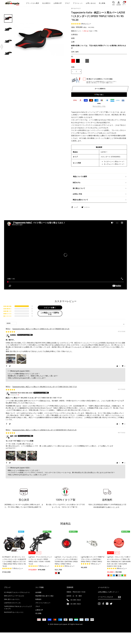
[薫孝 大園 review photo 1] (11, 456)
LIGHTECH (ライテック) (12, 603)
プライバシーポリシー (43, 603)
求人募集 (102, 3)
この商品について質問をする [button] (50, 313)
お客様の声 (58, 3)
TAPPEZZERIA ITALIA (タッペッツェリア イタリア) (18, 607)
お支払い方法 (77, 194)
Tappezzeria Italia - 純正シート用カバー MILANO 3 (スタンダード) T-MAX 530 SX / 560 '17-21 (44, 387)
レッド (73, 61)
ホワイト (82, 61)
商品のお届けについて (80, 200)
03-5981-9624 (76, 600)
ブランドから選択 (32, 3)
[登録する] (119, 597)
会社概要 (38, 592)
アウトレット (78, 3)
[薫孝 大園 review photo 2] (21, 456)
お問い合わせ (91, 3)
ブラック (78, 61)
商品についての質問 (80, 176)
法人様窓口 (46, 3)
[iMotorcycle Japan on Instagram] (99, 603)
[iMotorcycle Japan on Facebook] (103, 603)
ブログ (67, 3)
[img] (10, 332)
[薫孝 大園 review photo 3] (32, 456)
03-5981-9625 (76, 604)
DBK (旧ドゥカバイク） (12, 599)
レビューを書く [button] (50, 307)
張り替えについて (79, 188)
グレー (87, 61)
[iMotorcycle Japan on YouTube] (107, 603)
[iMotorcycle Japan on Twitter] (111, 603)
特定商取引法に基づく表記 (44, 596)
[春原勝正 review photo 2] (21, 359)
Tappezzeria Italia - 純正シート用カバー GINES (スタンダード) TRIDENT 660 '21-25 (40, 329)
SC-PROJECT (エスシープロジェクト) (16, 592)
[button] (76, 24)
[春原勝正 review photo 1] (11, 359)
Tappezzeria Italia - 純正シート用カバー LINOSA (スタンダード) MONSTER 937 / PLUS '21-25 (44, 430)
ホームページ (75, 8)
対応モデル (76, 182)
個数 (73, 67)
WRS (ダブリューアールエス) (14, 596)
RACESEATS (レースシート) (13, 612)
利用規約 (38, 599)
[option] (39, 39)
